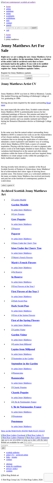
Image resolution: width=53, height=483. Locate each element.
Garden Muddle (19, 204)
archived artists (22, 455)
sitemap (9, 464)
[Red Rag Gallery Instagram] (37, 437)
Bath (37, 431)
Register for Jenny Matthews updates (16, 73)
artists (8, 37)
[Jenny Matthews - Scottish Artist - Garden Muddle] (18, 200)
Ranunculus (17, 378)
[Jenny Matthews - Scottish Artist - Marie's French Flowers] (22, 257)
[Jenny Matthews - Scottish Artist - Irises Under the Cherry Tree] (24, 243)
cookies (9, 471)
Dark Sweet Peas (20, 305)
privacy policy (12, 468)
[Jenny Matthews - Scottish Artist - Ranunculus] (17, 373)
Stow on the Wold (14, 431)
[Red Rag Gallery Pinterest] (12, 437)
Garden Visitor (19, 334)
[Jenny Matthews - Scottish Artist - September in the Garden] (22, 358)
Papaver (15, 233)
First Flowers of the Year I (25, 291)
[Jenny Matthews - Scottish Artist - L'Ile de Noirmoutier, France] (23, 402)
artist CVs (10, 455)
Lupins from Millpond (23, 349)
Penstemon (17, 421)
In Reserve (16, 277)
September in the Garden (24, 363)
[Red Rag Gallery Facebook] (13, 435)
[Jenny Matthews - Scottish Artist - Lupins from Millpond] (21, 344)
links (8, 457)
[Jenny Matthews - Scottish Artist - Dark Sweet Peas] (19, 301)
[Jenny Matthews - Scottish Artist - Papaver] (15, 229)
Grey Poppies (18, 219)
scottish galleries (12, 452)
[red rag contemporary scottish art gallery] (18, 2)
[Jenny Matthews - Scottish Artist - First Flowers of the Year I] (22, 286)
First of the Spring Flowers (25, 320)
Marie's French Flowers (23, 262)
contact (9, 459)
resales (14, 457)
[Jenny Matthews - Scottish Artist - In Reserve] (16, 272)
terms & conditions (13, 466)
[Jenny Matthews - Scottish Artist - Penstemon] (16, 416)
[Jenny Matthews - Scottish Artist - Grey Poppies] (17, 214)
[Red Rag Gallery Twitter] (35, 435)
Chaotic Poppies (19, 392)
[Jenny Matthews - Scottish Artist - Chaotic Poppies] (19, 387)
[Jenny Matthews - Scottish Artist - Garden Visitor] (18, 330)
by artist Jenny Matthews (21, 210)
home (8, 35)
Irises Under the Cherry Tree (26, 248)
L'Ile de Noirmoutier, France (26, 407)
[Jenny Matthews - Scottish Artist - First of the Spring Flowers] (23, 315)
